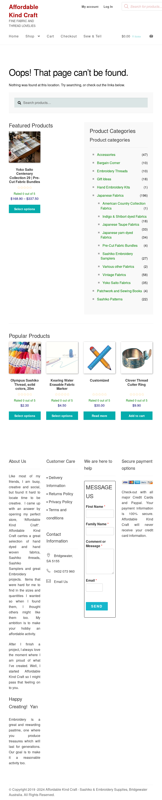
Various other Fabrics (118, 266)
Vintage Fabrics (114, 274)
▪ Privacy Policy (59, 501)
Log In (108, 6)
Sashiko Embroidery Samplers (117, 256)
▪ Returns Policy (59, 493)
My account (90, 6)
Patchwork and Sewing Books (119, 290)
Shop (30, 36)
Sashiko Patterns (110, 299)
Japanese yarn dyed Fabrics (117, 235)
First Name (95, 506)
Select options (24, 209)
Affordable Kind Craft (23, 10)
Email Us (61, 581)
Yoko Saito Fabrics (117, 282)
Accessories (106, 154)
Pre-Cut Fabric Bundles (120, 245)
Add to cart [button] (137, 416)
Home (14, 36)
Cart (50, 36)
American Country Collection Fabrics (123, 206)
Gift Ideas (104, 178)
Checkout (69, 36)
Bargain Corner (108, 162)
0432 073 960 (64, 571)
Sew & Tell (93, 36)
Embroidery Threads (112, 170)
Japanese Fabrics (110, 195)
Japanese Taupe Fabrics (121, 224)
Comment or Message (96, 543)
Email (91, 580)
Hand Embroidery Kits (113, 187)
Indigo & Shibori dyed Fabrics (125, 216)
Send (97, 606)
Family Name (97, 524)
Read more (99, 416)
